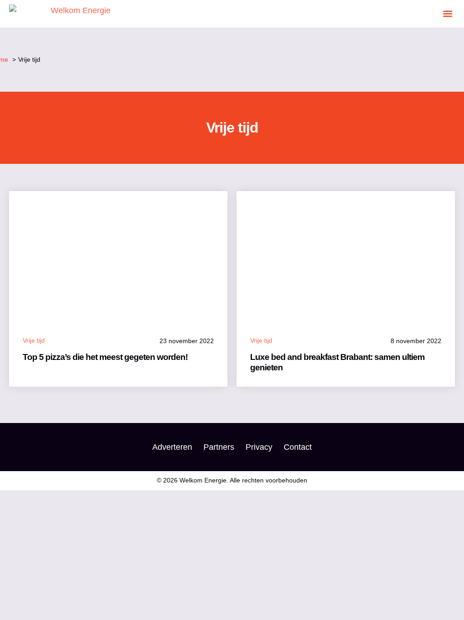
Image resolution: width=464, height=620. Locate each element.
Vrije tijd (34, 340)
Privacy (259, 447)
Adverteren (172, 447)
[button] (447, 13)
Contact (298, 447)
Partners (218, 447)
